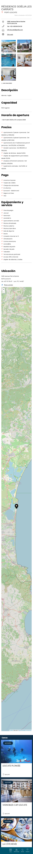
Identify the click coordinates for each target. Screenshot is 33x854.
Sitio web (10, 34)
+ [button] (3, 289)
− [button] (3, 292)
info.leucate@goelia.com (15, 30)
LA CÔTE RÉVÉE (10, 844)
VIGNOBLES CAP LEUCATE (15, 805)
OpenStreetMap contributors (25, 730)
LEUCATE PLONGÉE (11, 765)
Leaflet (11, 730)
